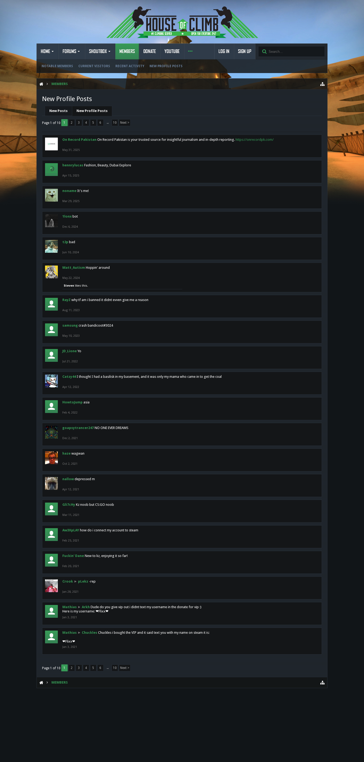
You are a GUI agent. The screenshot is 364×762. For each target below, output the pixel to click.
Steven (69, 285)
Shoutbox (98, 51)
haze (66, 453)
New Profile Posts (166, 66)
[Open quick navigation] (322, 84)
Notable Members (57, 66)
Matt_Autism (73, 268)
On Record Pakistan (79, 140)
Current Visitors (94, 66)
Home (45, 51)
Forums (69, 51)
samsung (70, 325)
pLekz (83, 581)
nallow (68, 479)
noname (69, 191)
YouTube (172, 51)
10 (115, 123)
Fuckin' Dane (73, 556)
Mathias (69, 607)
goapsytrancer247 (78, 428)
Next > (124, 123)
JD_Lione (69, 351)
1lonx (67, 216)
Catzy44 (69, 377)
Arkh (86, 607)
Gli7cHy (68, 505)
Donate (149, 51)
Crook (67, 581)
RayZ (66, 300)
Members (127, 51)
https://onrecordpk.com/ (255, 140)
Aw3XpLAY (70, 530)
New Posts (58, 111)
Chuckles (89, 633)
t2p (65, 242)
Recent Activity (129, 66)
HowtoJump (72, 402)
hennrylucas (72, 165)
